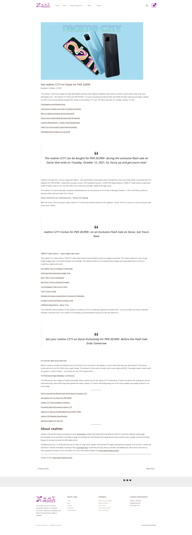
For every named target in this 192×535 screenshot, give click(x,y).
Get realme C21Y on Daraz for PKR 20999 (56, 398)
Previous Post (42, 468)
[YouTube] (130, 480)
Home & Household (104, 508)
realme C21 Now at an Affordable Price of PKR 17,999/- (61, 412)
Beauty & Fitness (103, 503)
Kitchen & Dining (103, 510)
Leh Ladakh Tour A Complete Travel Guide (57, 269)
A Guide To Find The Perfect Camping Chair (57, 300)
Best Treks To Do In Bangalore (52, 278)
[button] (147, 5)
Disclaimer (70, 508)
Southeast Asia (82, 447)
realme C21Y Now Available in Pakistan (55, 402)
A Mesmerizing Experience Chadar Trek (55, 273)
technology (81, 434)
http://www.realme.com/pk (109, 450)
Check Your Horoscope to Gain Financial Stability (59, 127)
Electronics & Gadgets (105, 501)
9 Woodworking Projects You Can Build (55, 132)
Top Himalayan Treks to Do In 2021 (54, 287)
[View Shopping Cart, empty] (154, 5)
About (57, 5)
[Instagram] (127, 480)
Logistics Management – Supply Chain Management (60, 123)
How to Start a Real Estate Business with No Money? (60, 118)
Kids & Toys (102, 505)
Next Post (151, 468)
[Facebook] (124, 480)
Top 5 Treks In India (48, 291)
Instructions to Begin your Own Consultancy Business (61, 109)
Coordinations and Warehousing (53, 104)
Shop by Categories (76, 5)
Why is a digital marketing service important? (57, 113)
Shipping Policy (71, 510)
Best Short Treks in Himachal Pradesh (55, 282)
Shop (64, 5)
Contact (98, 5)
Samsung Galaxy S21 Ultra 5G (52, 421)
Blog (89, 5)
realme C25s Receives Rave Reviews (54, 416)
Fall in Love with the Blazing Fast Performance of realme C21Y (64, 393)
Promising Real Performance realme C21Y (56, 407)
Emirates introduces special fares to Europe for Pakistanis (62, 296)
